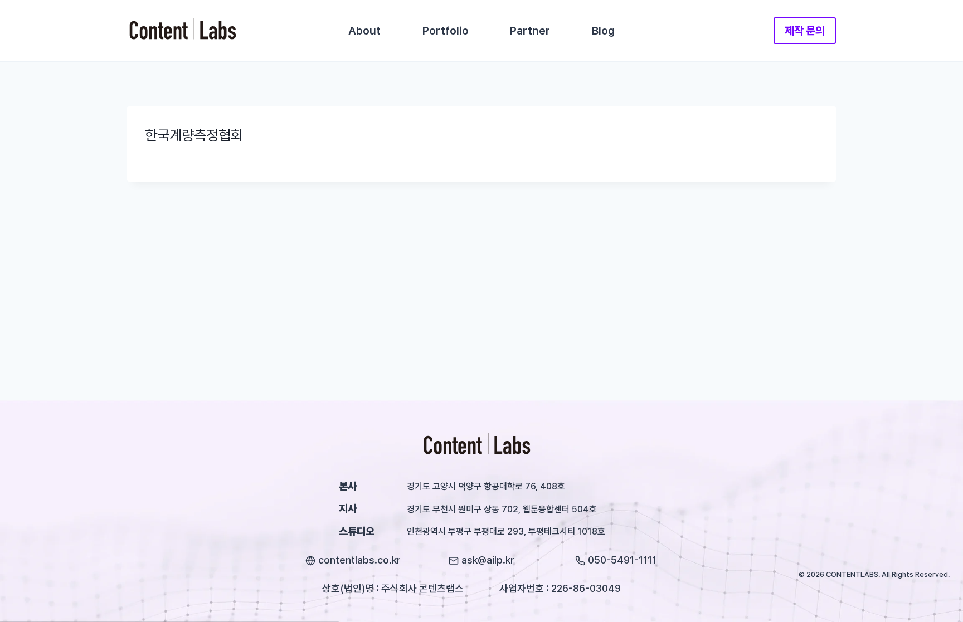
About (364, 30)
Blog (603, 30)
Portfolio (445, 30)
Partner (530, 30)
